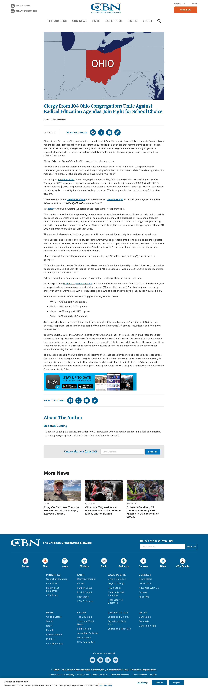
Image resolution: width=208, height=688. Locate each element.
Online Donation (117, 579)
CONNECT (145, 574)
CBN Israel (52, 583)
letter (51, 208)
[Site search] (159, 22)
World (49, 621)
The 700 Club (57, 21)
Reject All (159, 683)
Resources (83, 596)
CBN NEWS (79, 21)
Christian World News (85, 623)
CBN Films (52, 595)
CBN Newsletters (76, 199)
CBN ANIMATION (118, 612)
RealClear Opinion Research (77, 283)
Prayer (80, 583)
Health (50, 630)
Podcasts (144, 621)
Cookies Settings (140, 675)
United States (54, 616)
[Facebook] (93, 132)
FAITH (96, 21)
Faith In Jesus (84, 587)
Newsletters (145, 579)
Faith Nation (84, 628)
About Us (144, 596)
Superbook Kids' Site (119, 628)
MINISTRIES (53, 574)
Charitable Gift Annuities (116, 594)
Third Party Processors (120, 675)
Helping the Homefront (52, 589)
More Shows (84, 637)
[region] (104, 683)
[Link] (117, 132)
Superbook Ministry (118, 616)
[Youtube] (92, 660)
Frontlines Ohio (66, 179)
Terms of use (54, 675)
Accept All (176, 683)
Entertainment (54, 634)
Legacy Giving (116, 583)
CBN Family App (86, 642)
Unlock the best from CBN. (81, 451)
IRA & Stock (114, 587)
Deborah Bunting (56, 119)
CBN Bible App (85, 601)
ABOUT (147, 21)
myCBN (153, 675)
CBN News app (115, 199)
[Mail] (109, 132)
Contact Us (179, 3)
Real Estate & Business (115, 601)
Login (194, 3)
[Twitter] (101, 132)
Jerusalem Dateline (87, 633)
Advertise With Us (149, 587)
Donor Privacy (83, 675)
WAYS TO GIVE (117, 574)
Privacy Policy (68, 675)
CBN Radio (145, 616)
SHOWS (81, 612)
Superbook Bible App (117, 623)
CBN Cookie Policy (99, 675)
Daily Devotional (86, 579)
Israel (49, 625)
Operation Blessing (57, 579)
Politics (50, 639)
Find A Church (85, 592)
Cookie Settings (142, 683)
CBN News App (54, 643)
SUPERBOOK (114, 21)
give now (185, 9)
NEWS (50, 612)
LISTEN (132, 21)
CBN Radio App (147, 625)
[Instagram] (108, 660)
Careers (143, 592)
